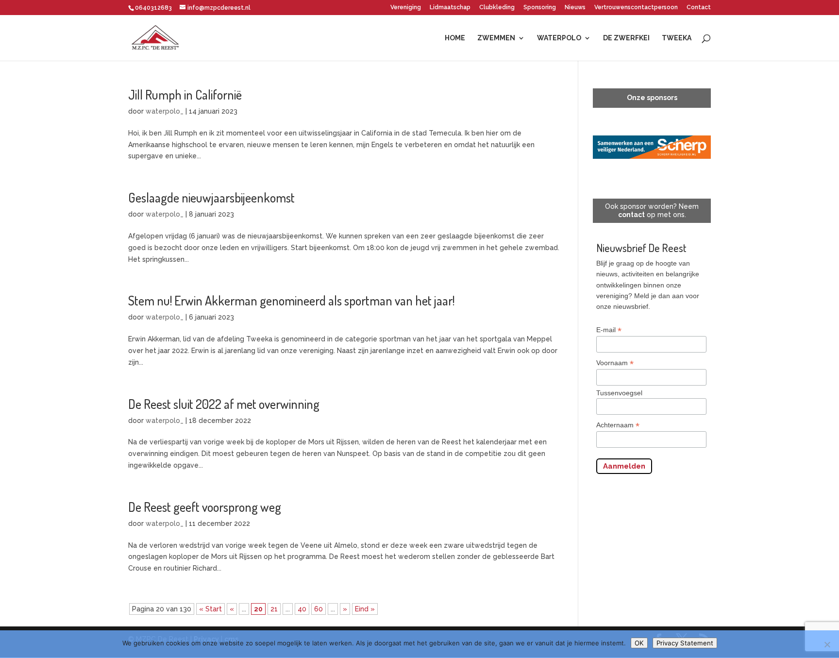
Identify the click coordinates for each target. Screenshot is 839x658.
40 (302, 609)
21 (274, 609)
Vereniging (405, 7)
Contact (699, 7)
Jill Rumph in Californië (185, 94)
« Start (210, 609)
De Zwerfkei (626, 38)
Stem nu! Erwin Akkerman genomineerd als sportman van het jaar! (291, 300)
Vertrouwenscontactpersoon (636, 7)
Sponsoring (539, 7)
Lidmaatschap (450, 7)
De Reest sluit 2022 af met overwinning (223, 404)
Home (455, 38)
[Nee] (827, 644)
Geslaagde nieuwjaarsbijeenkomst (211, 197)
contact (631, 215)
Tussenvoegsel (619, 393)
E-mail (608, 330)
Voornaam (615, 363)
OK (639, 643)
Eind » (365, 609)
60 (318, 609)
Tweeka (676, 38)
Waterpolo (559, 38)
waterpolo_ (165, 111)
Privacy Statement (684, 643)
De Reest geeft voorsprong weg (204, 507)
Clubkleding (497, 7)
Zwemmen (496, 38)
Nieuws (575, 7)
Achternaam (617, 425)
